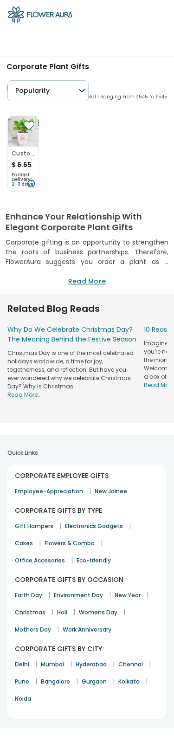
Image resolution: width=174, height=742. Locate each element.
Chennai (130, 664)
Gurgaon (94, 681)
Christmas (30, 612)
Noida (23, 699)
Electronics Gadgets (94, 526)
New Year (128, 595)
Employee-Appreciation (49, 491)
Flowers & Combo (70, 543)
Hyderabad (91, 664)
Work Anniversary (87, 629)
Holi (62, 612)
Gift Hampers (34, 526)
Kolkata (129, 681)
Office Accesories (40, 560)
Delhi (22, 664)
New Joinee (111, 491)
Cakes (24, 543)
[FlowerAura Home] (39, 16)
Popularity (32, 90)
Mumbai (52, 664)
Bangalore (55, 681)
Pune (22, 681)
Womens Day (98, 612)
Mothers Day (33, 629)
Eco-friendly (94, 560)
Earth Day (28, 595)
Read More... (24, 395)
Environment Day (78, 595)
